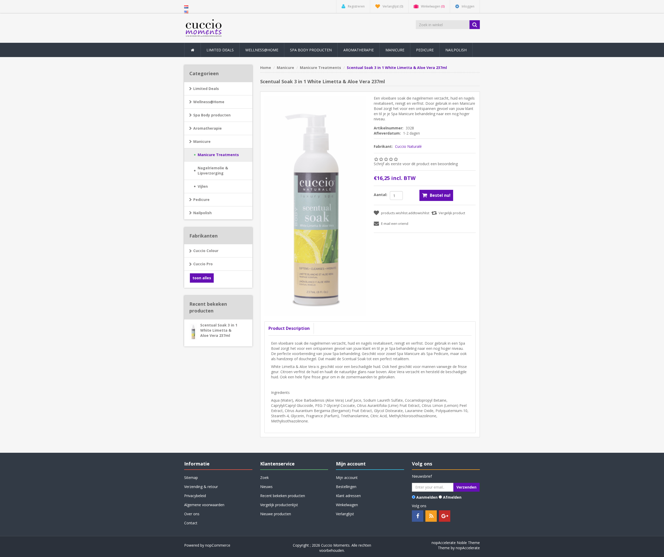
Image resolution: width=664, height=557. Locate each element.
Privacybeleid (195, 495)
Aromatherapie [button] (358, 49)
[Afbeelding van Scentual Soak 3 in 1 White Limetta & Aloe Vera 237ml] (315, 205)
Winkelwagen (347, 504)
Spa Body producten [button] (311, 49)
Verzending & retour (201, 486)
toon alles (201, 277)
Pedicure (201, 199)
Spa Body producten (212, 115)
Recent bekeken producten (282, 495)
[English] (186, 11)
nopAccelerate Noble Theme (456, 542)
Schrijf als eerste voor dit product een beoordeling (416, 163)
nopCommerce (217, 545)
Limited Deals (220, 49)
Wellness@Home (208, 101)
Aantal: (380, 194)
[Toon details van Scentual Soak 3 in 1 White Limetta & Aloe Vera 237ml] (190, 329)
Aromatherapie (207, 128)
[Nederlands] (186, 6)
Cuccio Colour (205, 250)
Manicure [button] (394, 49)
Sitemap (191, 477)
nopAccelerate (468, 547)
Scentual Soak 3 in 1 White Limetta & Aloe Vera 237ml (218, 330)
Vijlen (203, 186)
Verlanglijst (345, 513)
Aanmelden (427, 497)
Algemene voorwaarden (204, 504)
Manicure (202, 141)
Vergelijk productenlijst (279, 504)
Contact (190, 522)
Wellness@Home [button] (261, 49)
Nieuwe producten (275, 513)
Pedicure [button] (425, 49)
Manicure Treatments (218, 154)
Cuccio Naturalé (408, 146)
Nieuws (266, 486)
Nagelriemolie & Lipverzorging (213, 170)
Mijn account (347, 477)
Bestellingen (346, 486)
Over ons (191, 513)
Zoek (264, 477)
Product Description (289, 328)
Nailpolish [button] (456, 49)
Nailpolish (202, 212)
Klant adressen (348, 495)
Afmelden (452, 497)
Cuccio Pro (203, 263)
